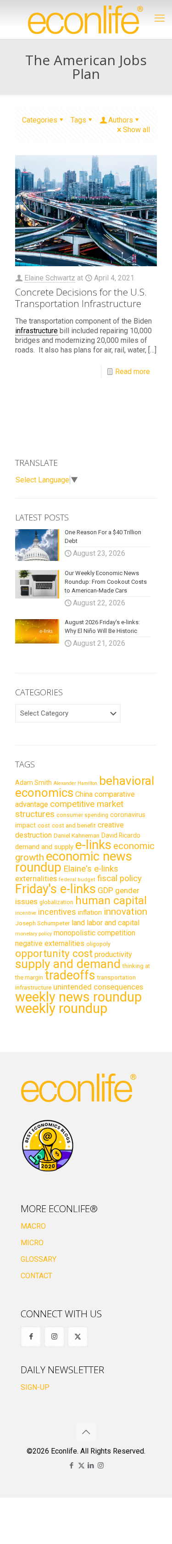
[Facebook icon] (71, 1465)
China (84, 794)
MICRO (32, 1242)
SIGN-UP (35, 1387)
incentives (57, 912)
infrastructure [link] (36, 330)
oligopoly (98, 943)
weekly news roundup (78, 997)
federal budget (77, 880)
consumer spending (82, 815)
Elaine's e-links (90, 869)
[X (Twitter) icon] (81, 1465)
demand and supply (44, 847)
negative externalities (49, 943)
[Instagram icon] (100, 1465)
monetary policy (33, 933)
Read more (132, 371)
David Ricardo (120, 835)
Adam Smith (33, 782)
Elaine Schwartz (49, 278)
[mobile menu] (159, 18)
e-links (93, 845)
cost (44, 825)
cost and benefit (74, 825)
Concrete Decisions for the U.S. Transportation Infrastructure (81, 297)
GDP (105, 890)
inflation (90, 912)
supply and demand (68, 964)
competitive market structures (69, 809)
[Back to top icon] (86, 1432)
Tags (78, 120)
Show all (136, 129)
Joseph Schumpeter (42, 923)
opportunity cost (54, 953)
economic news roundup (73, 862)
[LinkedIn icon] (91, 1465)
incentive (25, 913)
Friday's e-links (55, 889)
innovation (125, 911)
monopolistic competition (94, 933)
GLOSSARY (38, 1259)
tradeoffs (70, 975)
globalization (56, 902)
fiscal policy (119, 878)
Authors (120, 120)
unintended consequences (98, 986)
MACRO (33, 1226)
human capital (111, 900)
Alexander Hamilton (75, 783)
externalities (36, 878)
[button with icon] (31, 1336)
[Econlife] (86, 19)
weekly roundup (61, 1008)
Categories (39, 120)
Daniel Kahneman (77, 835)
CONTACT (36, 1275)
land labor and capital (105, 922)
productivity (113, 954)
